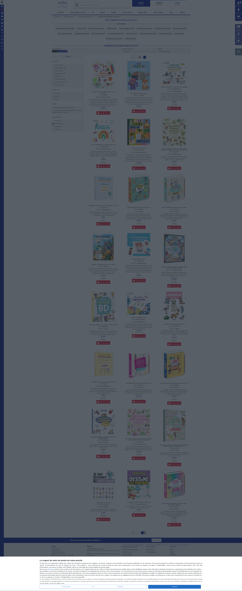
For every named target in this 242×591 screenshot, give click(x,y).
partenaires (50, 569)
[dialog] (121, 574)
